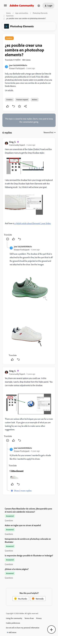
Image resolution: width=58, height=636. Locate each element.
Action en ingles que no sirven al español (23, 525)
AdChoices (12, 632)
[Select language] (38, 5)
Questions (10, 16)
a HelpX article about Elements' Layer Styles (32, 223)
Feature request (22, 99)
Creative (9, 99)
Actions (34, 99)
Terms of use (29, 618)
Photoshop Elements (40, 13)
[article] (29, 190)
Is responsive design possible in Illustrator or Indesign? (29, 555)
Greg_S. (12, 142)
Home (8, 13)
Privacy (39, 618)
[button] (5, 6)
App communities (21, 13)
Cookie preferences (13, 623)
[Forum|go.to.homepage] (22, 5)
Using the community (14, 618)
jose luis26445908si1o (18, 65)
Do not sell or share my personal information (22, 628)
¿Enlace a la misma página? (17, 569)
